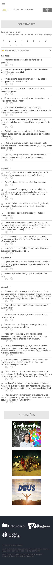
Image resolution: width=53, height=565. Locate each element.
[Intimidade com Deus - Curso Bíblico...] (26, 504)
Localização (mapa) (34, 554)
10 (10, 45)
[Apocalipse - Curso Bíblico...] (26, 475)
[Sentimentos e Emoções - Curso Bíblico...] (26, 446)
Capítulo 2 (6, 258)
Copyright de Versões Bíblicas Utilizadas (18, 556)
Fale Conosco (7, 554)
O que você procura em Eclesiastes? (20, 9)
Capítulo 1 (6, 56)
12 (22, 45)
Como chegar (20, 554)
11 (16, 45)
